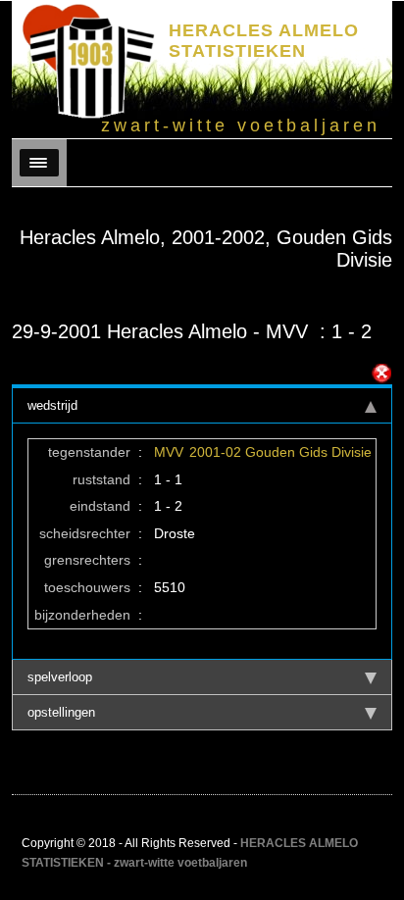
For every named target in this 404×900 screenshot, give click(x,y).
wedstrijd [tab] (52, 405)
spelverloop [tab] (59, 677)
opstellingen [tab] (61, 712)
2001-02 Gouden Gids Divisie (280, 452)
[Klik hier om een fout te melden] (381, 373)
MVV (168, 452)
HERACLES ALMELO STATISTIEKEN (264, 41)
